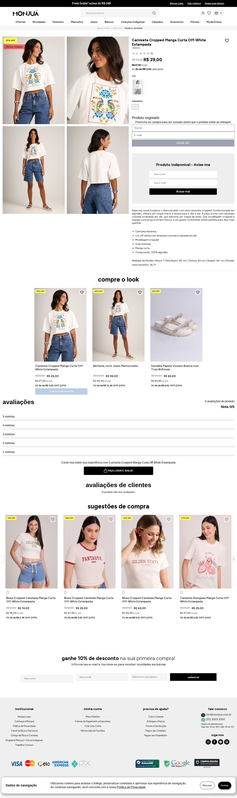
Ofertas (20, 22)
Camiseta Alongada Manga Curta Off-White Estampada (205, 599)
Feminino (58, 22)
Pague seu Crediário (156, 730)
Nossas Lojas (176, 3)
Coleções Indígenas (133, 22)
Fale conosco (194, 3)
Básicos (109, 22)
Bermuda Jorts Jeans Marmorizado (115, 365)
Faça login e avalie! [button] (120, 470)
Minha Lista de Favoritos (93, 730)
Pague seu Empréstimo (155, 735)
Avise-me (183, 191)
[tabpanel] (31, 567)
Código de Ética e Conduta (24, 735)
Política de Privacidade (24, 726)
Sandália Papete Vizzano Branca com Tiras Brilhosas (175, 367)
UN (135, 106)
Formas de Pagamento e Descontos (92, 721)
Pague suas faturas (214, 3)
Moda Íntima (214, 22)
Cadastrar (193, 677)
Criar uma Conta (92, 726)
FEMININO (117, 28)
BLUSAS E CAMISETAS (133, 28)
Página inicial (103, 28)
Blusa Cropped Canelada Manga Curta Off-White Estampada (31, 599)
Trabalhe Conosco (24, 745)
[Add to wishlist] (228, 41)
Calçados (157, 22)
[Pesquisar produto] (154, 13)
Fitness (195, 22)
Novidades (39, 22)
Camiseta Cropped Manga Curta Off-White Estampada (59, 367)
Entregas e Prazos (156, 721)
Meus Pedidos (93, 716)
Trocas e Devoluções (155, 726)
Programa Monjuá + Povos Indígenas (24, 740)
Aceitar (224, 785)
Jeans (93, 22)
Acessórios (176, 22)
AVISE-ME (183, 142)
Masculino (77, 22)
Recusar (207, 785)
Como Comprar (155, 716)
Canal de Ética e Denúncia (24, 730)
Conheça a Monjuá (24, 721)
